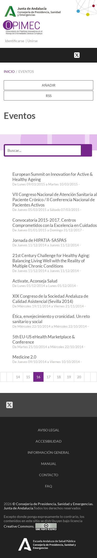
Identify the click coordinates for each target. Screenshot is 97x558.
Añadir (48, 85)
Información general (48, 452)
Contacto (48, 475)
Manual (48, 464)
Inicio (9, 71)
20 (79, 377)
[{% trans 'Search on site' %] (94, 55)
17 (48, 377)
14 (18, 377)
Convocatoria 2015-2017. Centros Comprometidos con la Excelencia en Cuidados (54, 222)
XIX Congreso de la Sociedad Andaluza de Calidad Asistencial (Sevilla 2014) (50, 298)
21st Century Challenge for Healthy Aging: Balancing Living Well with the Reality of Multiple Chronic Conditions (51, 261)
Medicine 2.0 (24, 357)
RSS (48, 95)
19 (69, 377)
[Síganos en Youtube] (89, 55)
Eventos (26, 71)
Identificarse (14, 41)
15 (28, 377)
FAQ (48, 486)
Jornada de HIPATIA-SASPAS (39, 240)
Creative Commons (19, 526)
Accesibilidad (49, 441)
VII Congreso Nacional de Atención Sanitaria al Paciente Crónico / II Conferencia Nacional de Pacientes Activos (54, 199)
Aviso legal (48, 430)
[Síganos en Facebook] (84, 55)
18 (59, 377)
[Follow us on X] (77, 55)
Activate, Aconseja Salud (34, 280)
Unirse (32, 41)
